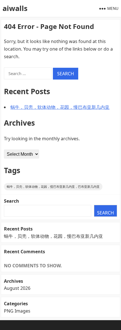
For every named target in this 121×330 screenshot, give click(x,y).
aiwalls (15, 8)
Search (11, 201)
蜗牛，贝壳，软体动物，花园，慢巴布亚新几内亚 (59, 107)
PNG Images (17, 311)
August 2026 (17, 288)
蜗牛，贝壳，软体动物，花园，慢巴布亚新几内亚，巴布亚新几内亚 (53, 186)
